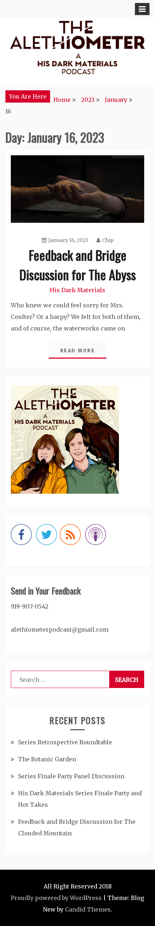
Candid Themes (88, 909)
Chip (108, 240)
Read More (77, 350)
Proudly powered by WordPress (56, 897)
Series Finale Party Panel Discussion (71, 776)
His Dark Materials (77, 290)
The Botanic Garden (47, 759)
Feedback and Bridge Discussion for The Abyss (77, 264)
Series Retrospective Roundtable (65, 742)
